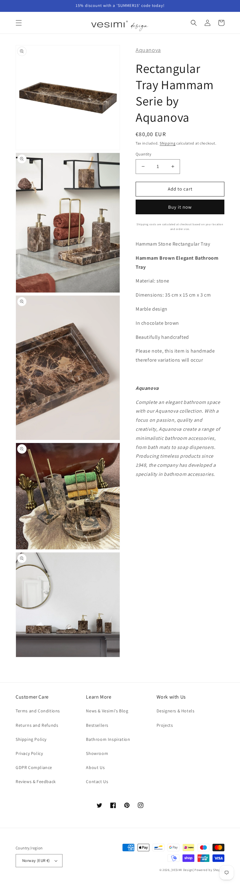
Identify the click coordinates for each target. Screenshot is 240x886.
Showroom (97, 753)
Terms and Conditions (38, 711)
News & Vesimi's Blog (107, 711)
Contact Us (97, 781)
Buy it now (180, 207)
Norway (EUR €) (36, 860)
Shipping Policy (31, 739)
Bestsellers (97, 725)
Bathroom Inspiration (108, 739)
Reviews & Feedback (36, 781)
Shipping (168, 143)
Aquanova (148, 49)
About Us (95, 767)
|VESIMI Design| (182, 870)
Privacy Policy (29, 753)
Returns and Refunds (37, 725)
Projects (165, 725)
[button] (19, 23)
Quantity (143, 154)
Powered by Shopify (209, 870)
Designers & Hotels (176, 711)
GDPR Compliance (34, 767)
